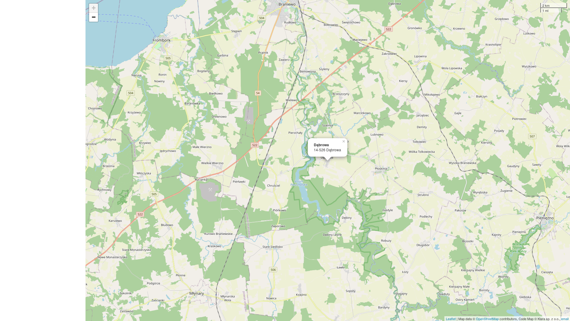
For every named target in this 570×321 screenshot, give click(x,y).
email (565, 318)
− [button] (94, 17)
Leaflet (451, 318)
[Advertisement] (43, 160)
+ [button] (94, 8)
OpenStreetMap (487, 318)
